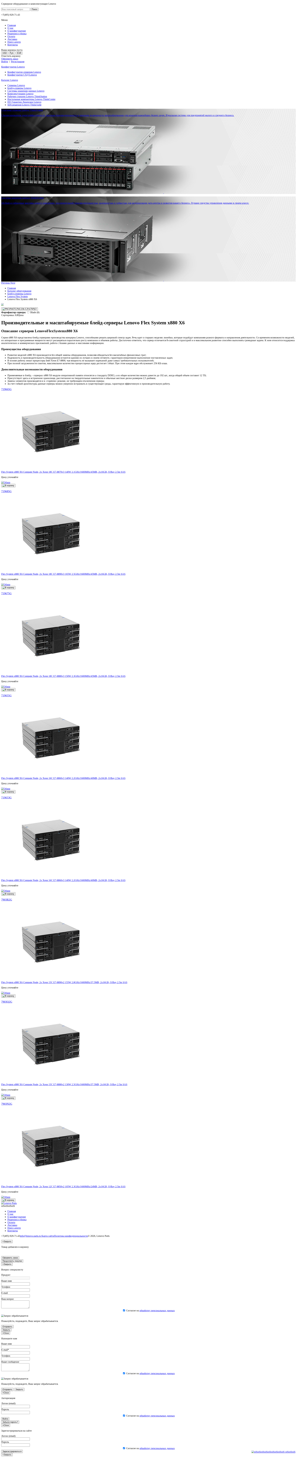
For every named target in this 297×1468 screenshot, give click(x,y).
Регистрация (17, 61)
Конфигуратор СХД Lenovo (22, 75)
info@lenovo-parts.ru (30, 1236)
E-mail (4, 1293)
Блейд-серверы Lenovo (19, 88)
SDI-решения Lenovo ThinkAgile (24, 104)
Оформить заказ (9, 58)
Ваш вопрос (7, 1299)
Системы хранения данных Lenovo (25, 91)
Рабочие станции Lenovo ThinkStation (27, 96)
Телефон (5, 1287)
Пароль (5, 1409)
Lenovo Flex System (17, 296)
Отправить (7, 1326)
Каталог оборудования (19, 291)
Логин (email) (8, 1403)
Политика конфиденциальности (71, 1236)
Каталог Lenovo (9, 80)
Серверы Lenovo (16, 85)
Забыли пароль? (10, 1422)
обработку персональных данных (157, 1310)
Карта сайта (47, 1236)
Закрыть (6, 1330)
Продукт (5, 1275)
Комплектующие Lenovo (20, 93)
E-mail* (5, 1349)
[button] (5, 283)
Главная (11, 288)
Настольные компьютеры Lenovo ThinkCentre (31, 99)
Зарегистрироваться (12, 1451)
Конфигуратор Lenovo (13, 66)
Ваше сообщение (10, 1362)
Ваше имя (6, 1281)
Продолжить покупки (12, 1261)
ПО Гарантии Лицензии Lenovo (24, 102)
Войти (4, 61)
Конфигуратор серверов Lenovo (24, 72)
